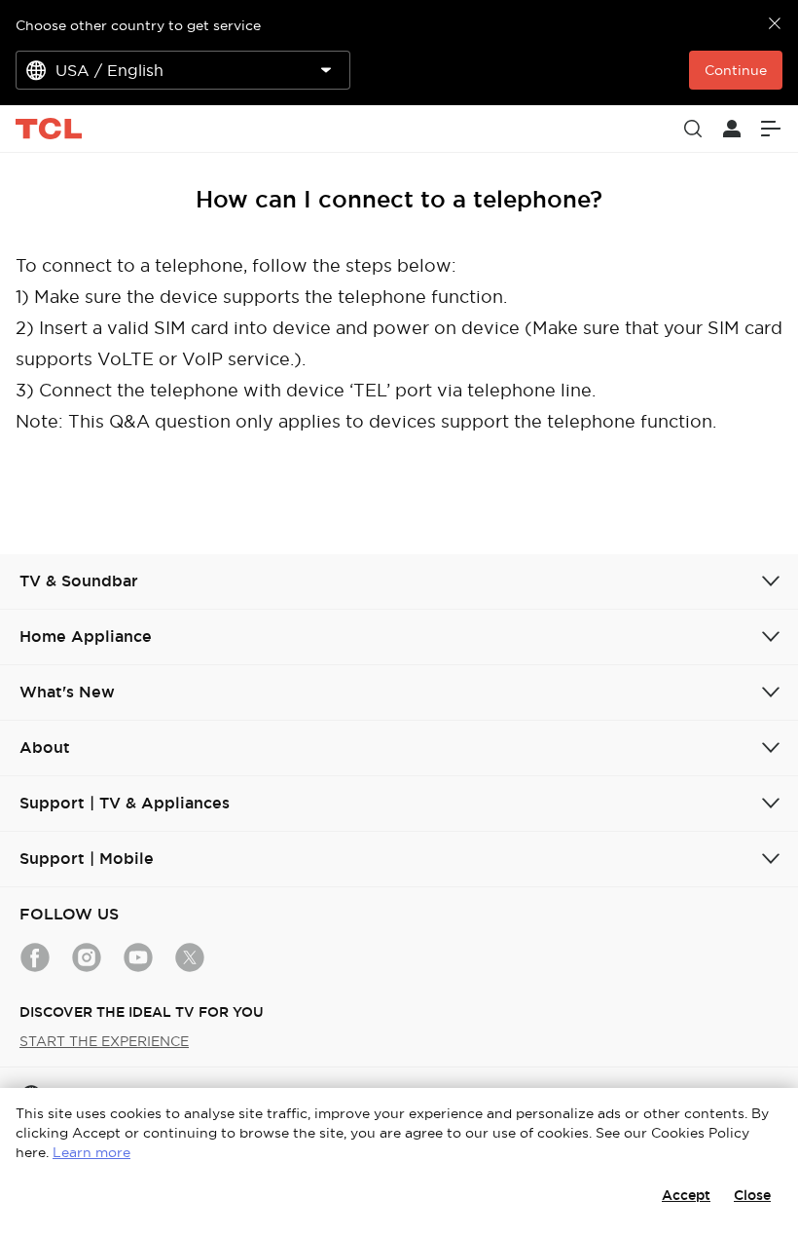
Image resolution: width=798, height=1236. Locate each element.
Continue (736, 70)
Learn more (91, 1152)
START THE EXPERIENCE (104, 1041)
